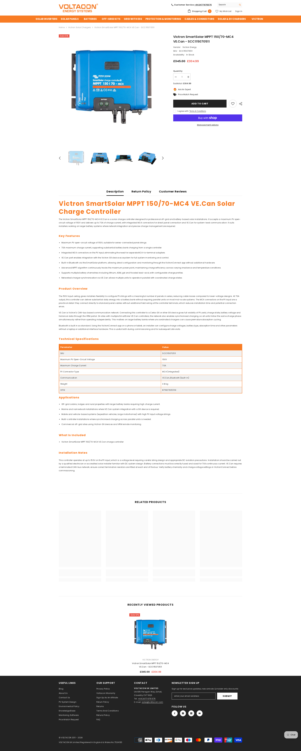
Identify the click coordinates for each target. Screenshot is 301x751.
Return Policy (141, 191)
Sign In (238, 11)
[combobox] (227, 4)
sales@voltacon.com (152, 702)
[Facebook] (175, 713)
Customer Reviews (173, 191)
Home (62, 27)
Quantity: (178, 71)
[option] (111, 87)
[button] (59, 158)
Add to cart (199, 103)
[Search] (229, 4)
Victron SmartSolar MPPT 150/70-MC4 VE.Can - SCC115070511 (150, 665)
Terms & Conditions (197, 111)
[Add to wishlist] (233, 104)
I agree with (183, 111)
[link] (80, 574)
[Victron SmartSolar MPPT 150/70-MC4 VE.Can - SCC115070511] (150, 634)
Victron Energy (189, 47)
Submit (227, 696)
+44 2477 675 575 (147, 698)
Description (115, 191)
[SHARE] (239, 104)
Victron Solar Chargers (79, 27)
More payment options (208, 125)
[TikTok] (191, 713)
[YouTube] (200, 713)
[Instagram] (183, 713)
